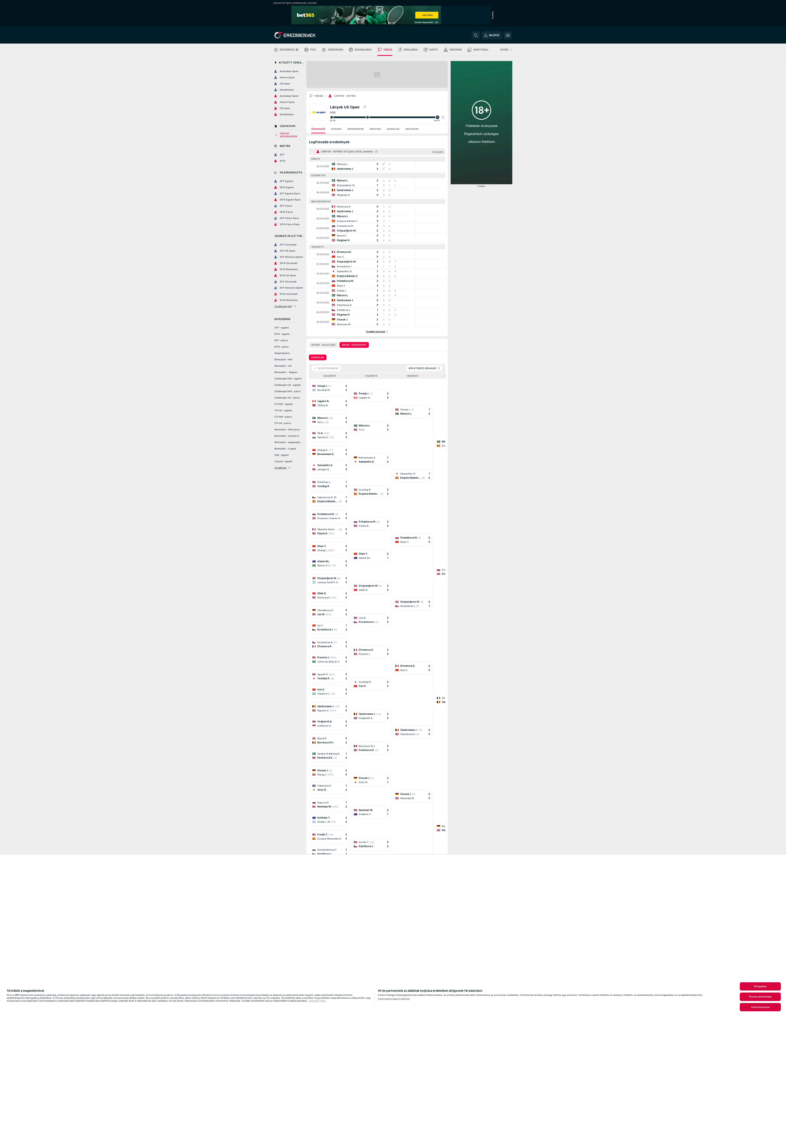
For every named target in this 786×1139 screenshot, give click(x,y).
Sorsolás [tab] (317, 357)
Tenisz (318, 95)
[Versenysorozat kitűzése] (364, 107)
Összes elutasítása (760, 996)
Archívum (411, 129)
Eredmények (355, 129)
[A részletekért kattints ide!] (377, 166)
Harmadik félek (316, 1000)
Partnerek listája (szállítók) (394, 998)
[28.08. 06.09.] (387, 117)
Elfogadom (760, 986)
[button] (443, 117)
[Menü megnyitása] (508, 35)
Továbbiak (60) (283, 306)
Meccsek (375, 129)
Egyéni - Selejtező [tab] (323, 344)
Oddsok (336, 129)
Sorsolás (393, 129)
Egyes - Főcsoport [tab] (354, 344)
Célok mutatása (760, 1007)
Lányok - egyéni (345, 95)
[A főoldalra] (302, 35)
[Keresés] (476, 35)
